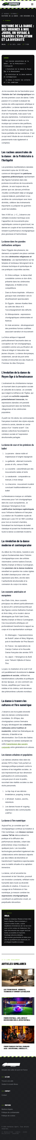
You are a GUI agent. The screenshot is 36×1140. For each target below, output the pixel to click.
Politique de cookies (8, 1115)
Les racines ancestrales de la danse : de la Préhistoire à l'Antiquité (16, 63)
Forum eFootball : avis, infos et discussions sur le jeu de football (17, 1019)
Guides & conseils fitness (10, 1084)
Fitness (14, 14)
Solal (4, 44)
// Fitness (7, 20)
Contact (4, 1095)
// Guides (5, 14)
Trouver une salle (7, 1081)
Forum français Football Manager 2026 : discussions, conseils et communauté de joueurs (16, 1048)
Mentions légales (7, 1109)
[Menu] (32, 4)
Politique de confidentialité (10, 1112)
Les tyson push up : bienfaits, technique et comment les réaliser (17, 991)
